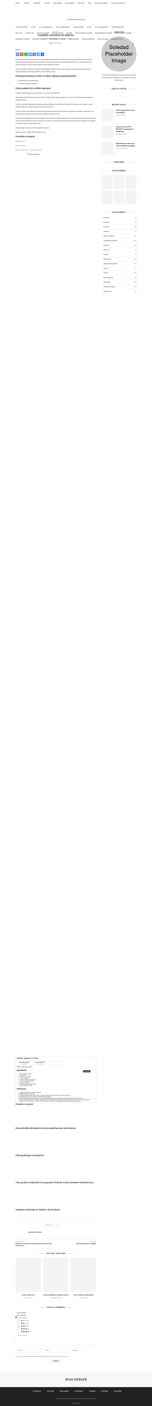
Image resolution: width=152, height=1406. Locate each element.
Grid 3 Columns (73, 39)
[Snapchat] (129, 45)
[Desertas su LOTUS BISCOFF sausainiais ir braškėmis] (107, 132)
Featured (119, 227)
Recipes (47, 3)
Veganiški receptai (119, 286)
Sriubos (119, 273)
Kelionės (119, 231)
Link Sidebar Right (117, 27)
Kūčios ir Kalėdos (119, 236)
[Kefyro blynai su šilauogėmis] (83, 1275)
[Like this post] (59, 1225)
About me (19, 33)
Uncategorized (119, 277)
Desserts (119, 222)
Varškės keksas (20, 141)
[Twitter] (118, 45)
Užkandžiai (119, 282)
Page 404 (69, 33)
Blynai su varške (21, 145)
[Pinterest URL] (107, 182)
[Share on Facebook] (61, 1225)
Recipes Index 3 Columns (103, 33)
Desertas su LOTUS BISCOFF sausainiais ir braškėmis (125, 129)
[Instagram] (120, 45)
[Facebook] (116, 45)
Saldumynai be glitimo (119, 263)
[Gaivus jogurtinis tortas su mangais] (107, 115)
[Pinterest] (122, 45)
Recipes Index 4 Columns (123, 33)
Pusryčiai (119, 245)
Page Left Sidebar (43, 33)
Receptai (119, 250)
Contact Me (29, 33)
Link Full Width (78, 27)
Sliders (26, 3)
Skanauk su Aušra (35, 1232)
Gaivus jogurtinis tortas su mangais (125, 111)
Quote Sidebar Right (63, 27)
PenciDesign (92, 1398)
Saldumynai (119, 259)
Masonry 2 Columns (39, 39)
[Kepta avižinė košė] (28, 1275)
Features (37, 3)
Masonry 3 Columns (22, 39)
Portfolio (81, 3)
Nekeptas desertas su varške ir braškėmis (29, 150)
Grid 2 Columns (103, 39)
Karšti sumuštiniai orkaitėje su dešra (55, 1295)
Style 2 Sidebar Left (46, 27)
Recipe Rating (21, 1312)
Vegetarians (57, 3)
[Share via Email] (67, 1225)
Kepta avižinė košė (28, 1295)
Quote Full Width (22, 27)
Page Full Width (57, 33)
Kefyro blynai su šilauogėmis (83, 1295)
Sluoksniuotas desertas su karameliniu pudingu (125, 144)
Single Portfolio (117, 39)
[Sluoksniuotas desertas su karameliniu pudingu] (107, 148)
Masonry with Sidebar (57, 39)
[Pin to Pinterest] (65, 1225)
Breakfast (119, 217)
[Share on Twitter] (63, 1225)
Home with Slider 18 (118, 3)
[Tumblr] (125, 45)
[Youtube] (127, 45)
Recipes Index (69, 3)
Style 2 (33, 27)
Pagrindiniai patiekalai (119, 240)
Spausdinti (86, 1071)
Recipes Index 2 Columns (83, 33)
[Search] (135, 45)
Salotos (119, 268)
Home (17, 3)
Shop (89, 3)
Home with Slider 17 (101, 3)
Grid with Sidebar (88, 39)
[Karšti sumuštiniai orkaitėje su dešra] (56, 1275)
